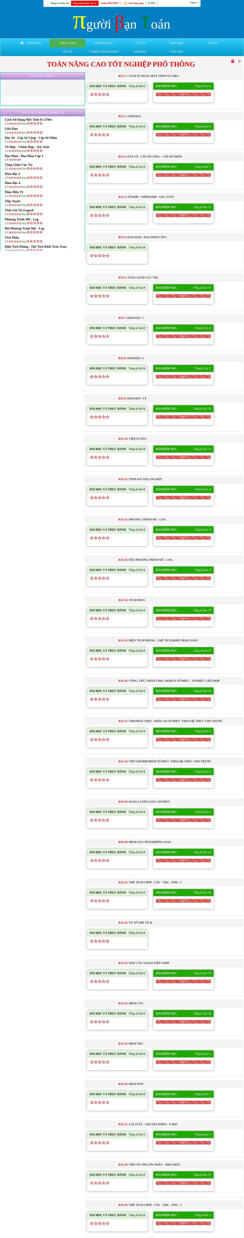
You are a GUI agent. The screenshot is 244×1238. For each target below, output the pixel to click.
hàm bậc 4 (12, 183)
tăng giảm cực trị (18, 164)
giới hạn (11, 128)
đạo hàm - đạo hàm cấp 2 (24, 156)
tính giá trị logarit (19, 210)
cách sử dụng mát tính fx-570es (28, 119)
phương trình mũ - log (21, 219)
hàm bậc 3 (12, 174)
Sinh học (140, 51)
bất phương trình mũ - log (24, 228)
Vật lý (140, 43)
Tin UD (67, 51)
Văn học (176, 51)
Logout (193, 2)
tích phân (12, 237)
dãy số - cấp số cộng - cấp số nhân (31, 138)
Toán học (34, 43)
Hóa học (176, 43)
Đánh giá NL (103, 43)
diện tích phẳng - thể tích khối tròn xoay (36, 246)
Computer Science (103, 51)
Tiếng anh (67, 43)
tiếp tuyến (12, 201)
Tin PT (213, 43)
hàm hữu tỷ (14, 192)
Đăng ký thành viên (60, 3)
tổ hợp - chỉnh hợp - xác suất (27, 147)
